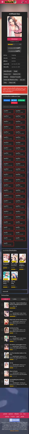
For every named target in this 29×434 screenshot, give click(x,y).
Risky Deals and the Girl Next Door (18, 319)
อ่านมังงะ (13, 416)
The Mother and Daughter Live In (18, 344)
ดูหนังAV (5, 414)
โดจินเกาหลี (12, 82)
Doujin (15, 71)
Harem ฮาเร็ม (16, 74)
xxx (21, 414)
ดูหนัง (18, 416)
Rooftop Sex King (14, 328)
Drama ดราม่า (7, 74)
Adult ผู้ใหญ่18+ (8, 71)
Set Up (11, 363)
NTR (18, 314)
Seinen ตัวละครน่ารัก (20, 323)
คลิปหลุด (7, 416)
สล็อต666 (16, 414)
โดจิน (5, 82)
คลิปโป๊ (22, 416)
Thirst (11, 311)
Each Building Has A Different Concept (17, 380)
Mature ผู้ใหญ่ (12, 323)
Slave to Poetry (13, 371)
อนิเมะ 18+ (15, 306)
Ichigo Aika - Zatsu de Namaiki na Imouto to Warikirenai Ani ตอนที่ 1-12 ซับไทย (18, 303)
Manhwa (6, 77)
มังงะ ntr (22, 80)
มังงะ (24, 414)
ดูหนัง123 (11, 414)
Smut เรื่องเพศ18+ (23, 374)
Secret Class (13, 336)
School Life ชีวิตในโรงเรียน (11, 80)
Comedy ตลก (22, 382)
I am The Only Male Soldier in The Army (18, 353)
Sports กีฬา (21, 366)
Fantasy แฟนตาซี (20, 384)
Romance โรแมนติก (15, 77)
